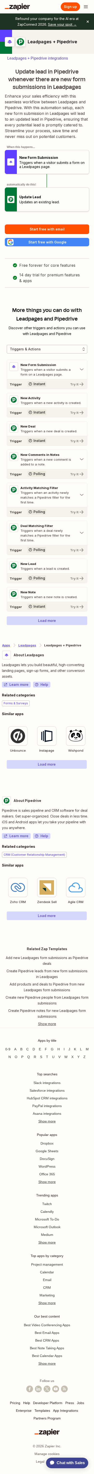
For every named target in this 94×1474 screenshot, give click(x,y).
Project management (47, 1264)
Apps (6, 645)
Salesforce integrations (47, 1090)
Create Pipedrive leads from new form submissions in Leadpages (47, 974)
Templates (42, 1410)
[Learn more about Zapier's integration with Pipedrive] (6, 800)
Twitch (47, 1204)
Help (44, 684)
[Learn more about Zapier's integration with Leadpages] (6, 655)
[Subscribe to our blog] (64, 1389)
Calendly (47, 1212)
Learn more (18, 684)
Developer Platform (47, 1403)
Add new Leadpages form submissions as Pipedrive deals (47, 961)
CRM (47, 1287)
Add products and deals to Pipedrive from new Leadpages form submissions (47, 987)
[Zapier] (17, 6)
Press (69, 1403)
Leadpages (27, 645)
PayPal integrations (47, 1106)
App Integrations (65, 1410)
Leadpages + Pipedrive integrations (37, 58)
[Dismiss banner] (87, 21)
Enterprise (24, 1410)
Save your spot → (62, 24)
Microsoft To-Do (47, 1219)
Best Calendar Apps (47, 1356)
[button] (47, 242)
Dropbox (47, 1143)
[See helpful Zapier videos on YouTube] (55, 1389)
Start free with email (47, 229)
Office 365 (47, 1174)
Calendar (47, 1272)
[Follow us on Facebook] (29, 1389)
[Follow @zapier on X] (47, 1389)
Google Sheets (47, 1151)
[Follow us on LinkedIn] (38, 1389)
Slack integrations (47, 1083)
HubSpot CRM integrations (47, 1098)
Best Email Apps (47, 1333)
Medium (47, 1235)
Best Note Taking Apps (47, 1348)
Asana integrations (47, 1113)
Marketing (47, 1295)
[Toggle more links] (47, 1024)
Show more (47, 1121)
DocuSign (47, 1159)
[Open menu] (85, 6)
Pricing (15, 1403)
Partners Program (47, 1418)
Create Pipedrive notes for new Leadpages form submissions (47, 1013)
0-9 (7, 1049)
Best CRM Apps (47, 1340)
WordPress (47, 1166)
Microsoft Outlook (47, 1227)
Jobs (80, 1403)
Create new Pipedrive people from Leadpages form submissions (47, 1000)
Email (47, 1280)
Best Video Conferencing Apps (47, 1325)
